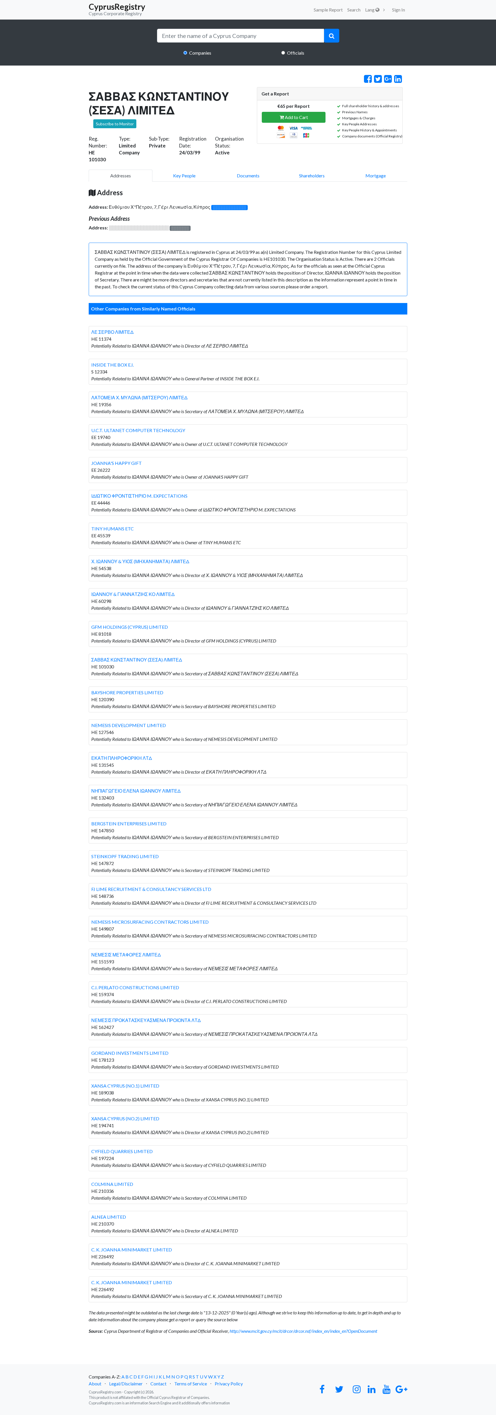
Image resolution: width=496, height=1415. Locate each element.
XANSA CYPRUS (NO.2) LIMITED (125, 1118)
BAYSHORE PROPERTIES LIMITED (127, 692)
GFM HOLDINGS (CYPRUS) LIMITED (129, 627)
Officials (295, 52)
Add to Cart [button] (296, 117)
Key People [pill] (184, 175)
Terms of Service (190, 1383)
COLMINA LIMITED (112, 1184)
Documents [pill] (248, 175)
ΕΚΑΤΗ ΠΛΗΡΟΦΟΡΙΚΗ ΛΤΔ (121, 758)
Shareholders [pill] (312, 175)
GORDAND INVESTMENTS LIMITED (129, 1053)
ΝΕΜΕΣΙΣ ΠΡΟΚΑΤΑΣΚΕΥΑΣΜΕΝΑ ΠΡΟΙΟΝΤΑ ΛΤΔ (146, 1020)
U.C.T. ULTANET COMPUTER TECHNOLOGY (138, 430)
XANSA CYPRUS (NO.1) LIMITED (125, 1085)
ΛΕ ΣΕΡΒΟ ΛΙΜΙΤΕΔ (112, 332)
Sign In (398, 9)
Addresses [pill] (120, 175)
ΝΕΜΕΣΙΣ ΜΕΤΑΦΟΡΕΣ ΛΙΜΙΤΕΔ (126, 954)
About (95, 1383)
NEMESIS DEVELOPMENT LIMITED (128, 725)
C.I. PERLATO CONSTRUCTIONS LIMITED (135, 987)
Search (354, 9)
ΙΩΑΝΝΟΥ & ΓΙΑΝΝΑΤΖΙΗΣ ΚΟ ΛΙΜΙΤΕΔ (133, 594)
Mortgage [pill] (375, 175)
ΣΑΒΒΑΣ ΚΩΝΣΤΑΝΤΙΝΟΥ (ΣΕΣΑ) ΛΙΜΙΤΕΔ (136, 659)
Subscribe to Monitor (115, 123)
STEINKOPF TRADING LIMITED (125, 856)
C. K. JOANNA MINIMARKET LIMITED (131, 1249)
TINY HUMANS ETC (112, 528)
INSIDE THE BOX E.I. (112, 364)
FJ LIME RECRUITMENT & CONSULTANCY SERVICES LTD (151, 889)
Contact (158, 1383)
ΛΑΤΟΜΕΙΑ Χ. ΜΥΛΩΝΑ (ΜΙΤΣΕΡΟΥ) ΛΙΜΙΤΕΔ (139, 397)
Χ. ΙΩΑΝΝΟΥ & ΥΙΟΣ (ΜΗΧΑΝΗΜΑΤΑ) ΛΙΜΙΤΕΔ (140, 561)
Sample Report (328, 9)
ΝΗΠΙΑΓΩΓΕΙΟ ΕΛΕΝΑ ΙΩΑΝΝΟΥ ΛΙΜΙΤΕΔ (136, 790)
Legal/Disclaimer (126, 1383)
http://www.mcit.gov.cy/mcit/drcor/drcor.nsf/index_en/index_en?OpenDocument (303, 1331)
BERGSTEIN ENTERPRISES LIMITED (128, 823)
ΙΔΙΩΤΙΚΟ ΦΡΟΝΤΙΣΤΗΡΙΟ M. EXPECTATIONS (139, 495)
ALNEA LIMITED (108, 1217)
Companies (200, 52)
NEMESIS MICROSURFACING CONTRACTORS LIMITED (150, 922)
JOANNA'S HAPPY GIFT (116, 463)
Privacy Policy (229, 1383)
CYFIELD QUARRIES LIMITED (122, 1151)
